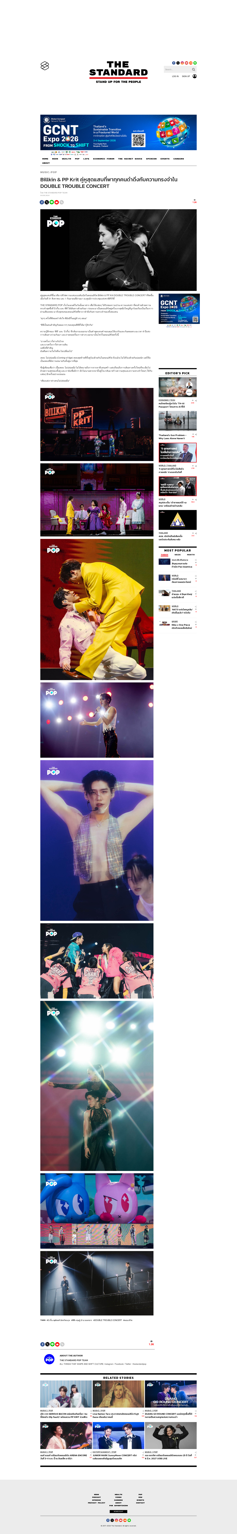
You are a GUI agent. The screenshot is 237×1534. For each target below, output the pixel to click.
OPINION (151, 159)
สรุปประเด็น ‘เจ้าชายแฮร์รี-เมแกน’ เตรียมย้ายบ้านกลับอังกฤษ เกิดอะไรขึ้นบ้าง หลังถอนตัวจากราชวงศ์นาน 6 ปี (173, 504)
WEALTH (66, 159)
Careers (118, 1500)
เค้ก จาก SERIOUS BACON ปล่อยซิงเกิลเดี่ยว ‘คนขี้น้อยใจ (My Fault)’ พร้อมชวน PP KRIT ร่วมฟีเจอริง (63, 1415)
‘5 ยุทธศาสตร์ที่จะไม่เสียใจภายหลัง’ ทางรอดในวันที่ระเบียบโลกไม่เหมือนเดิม (171, 470)
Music (44, 172)
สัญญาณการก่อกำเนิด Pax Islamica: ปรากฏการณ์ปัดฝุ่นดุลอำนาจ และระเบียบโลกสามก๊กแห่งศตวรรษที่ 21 (182, 565)
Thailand (171, 466)
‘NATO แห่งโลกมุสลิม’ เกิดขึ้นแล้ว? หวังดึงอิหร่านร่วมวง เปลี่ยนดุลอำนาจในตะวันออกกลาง (182, 611)
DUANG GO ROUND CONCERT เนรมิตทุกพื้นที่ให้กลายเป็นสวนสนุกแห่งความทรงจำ (168, 1415)
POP (77, 159)
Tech (172, 400)
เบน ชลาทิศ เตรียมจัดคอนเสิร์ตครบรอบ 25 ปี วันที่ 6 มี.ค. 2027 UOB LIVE (168, 1457)
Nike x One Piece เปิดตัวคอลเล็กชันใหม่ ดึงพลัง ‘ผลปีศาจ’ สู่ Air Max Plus (182, 626)
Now (140, 1497)
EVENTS (165, 159)
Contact (140, 1503)
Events (140, 1500)
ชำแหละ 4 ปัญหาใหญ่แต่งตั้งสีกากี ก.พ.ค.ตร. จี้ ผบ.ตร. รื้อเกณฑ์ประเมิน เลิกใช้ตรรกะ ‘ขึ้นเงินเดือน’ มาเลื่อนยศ (182, 596)
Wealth (118, 1494)
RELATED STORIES (118, 1377)
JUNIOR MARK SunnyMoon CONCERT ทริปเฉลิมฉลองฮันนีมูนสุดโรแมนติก (115, 1457)
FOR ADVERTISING (118, 1505)
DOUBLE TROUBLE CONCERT (108, 1320)
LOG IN (175, 76)
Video (118, 1497)
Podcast (96, 1497)
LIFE (86, 159)
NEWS (55, 159)
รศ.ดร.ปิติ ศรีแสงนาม (180, 560)
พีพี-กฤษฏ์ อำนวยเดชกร (82, 1320)
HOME (45, 159)
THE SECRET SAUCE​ (130, 159)
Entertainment (101, 1452)
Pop (140, 1494)
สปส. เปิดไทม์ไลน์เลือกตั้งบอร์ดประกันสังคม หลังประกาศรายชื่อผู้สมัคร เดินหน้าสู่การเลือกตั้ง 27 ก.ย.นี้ (171, 538)
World (162, 466)
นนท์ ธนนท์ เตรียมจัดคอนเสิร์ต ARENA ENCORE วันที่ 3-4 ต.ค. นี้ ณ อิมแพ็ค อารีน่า (63, 1457)
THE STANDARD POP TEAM (55, 192)
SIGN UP (186, 76)
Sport (175, 622)
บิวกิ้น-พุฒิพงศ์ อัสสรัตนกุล (59, 1320)
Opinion (96, 1500)
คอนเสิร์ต (128, 1320)
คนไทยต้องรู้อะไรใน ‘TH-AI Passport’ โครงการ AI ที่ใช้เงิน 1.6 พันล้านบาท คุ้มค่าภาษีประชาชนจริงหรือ (172, 405)
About (118, 1503)
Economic (164, 400)
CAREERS (178, 159)
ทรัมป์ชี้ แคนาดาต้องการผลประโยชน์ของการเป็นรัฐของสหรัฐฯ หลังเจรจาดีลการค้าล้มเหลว (181, 580)
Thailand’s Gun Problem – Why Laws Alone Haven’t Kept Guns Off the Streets (173, 437)
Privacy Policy (96, 1503)
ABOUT (46, 163)
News (96, 1494)
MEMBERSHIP (118, 1511)
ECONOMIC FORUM (103, 159)
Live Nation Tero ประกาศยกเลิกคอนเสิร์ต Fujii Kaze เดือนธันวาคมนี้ (116, 1415)
